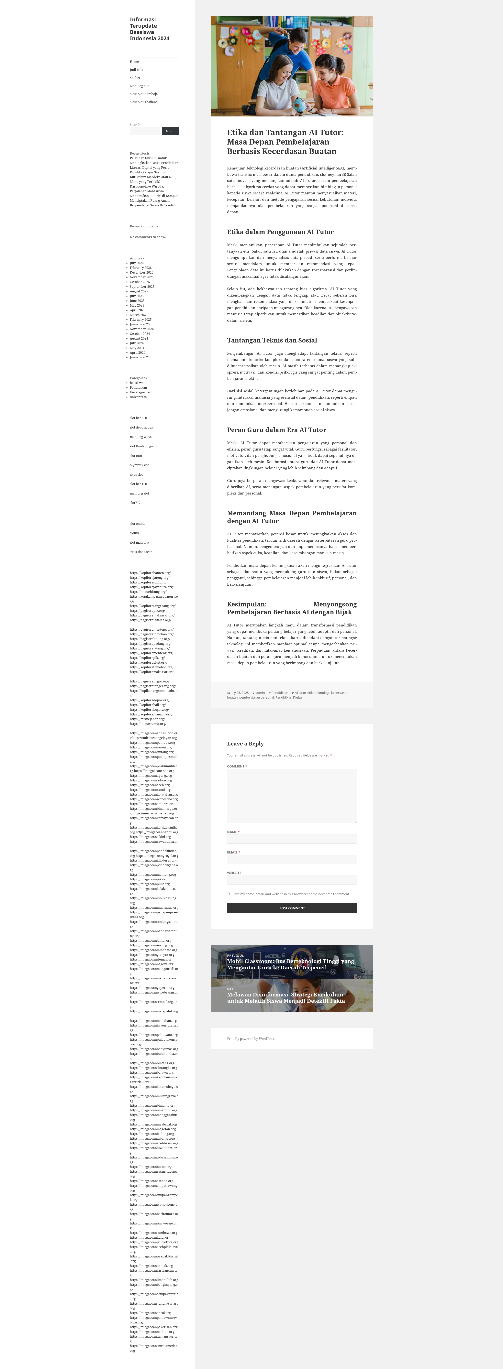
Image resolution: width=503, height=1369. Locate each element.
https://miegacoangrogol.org (157, 855)
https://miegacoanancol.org (150, 1313)
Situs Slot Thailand (144, 102)
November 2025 (142, 277)
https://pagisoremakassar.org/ (152, 615)
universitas (138, 397)
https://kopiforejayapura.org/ (152, 587)
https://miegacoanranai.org (150, 790)
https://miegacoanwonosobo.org (154, 799)
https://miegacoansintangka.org (153, 1068)
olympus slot (139, 465)
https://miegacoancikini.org (150, 837)
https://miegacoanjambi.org (150, 940)
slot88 (134, 533)
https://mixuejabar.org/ (147, 719)
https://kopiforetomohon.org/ (151, 667)
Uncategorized (141, 392)
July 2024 (137, 343)
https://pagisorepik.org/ (147, 610)
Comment (237, 766)
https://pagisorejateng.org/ (150, 648)
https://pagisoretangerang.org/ (153, 686)
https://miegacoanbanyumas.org (154, 1049)
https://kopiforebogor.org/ (149, 709)
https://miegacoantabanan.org (152, 1138)
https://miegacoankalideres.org (153, 860)
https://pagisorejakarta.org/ (150, 620)
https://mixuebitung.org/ (148, 592)
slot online (137, 523)
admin (260, 692)
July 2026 (137, 263)
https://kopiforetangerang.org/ (153, 606)
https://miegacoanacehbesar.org (154, 1143)
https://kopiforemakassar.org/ (152, 672)
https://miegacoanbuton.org (151, 1167)
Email (233, 852)
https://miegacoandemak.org (151, 1266)
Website (234, 873)
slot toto (136, 455)
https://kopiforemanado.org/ (151, 714)
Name (233, 832)
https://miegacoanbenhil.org (157, 832)
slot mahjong (139, 542)
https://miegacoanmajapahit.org (154, 1011)
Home (134, 62)
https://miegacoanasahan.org (151, 1181)
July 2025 (137, 296)
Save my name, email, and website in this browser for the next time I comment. (291, 894)
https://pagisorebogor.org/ (149, 681)
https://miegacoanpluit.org (150, 884)
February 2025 (141, 319)
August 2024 (139, 338)
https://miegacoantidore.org (151, 780)
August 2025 (139, 291)
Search (135, 125)
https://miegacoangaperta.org (152, 987)
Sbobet (135, 78)
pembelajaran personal (256, 697)
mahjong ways (140, 437)
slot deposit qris (142, 427)
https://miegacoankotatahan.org (154, 794)
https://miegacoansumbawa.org (153, 1233)
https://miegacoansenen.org (153, 813)
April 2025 (137, 310)
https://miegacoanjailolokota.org (154, 1242)
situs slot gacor (141, 552)
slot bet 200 (138, 418)
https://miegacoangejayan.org (154, 738)
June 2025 (137, 301)
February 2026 (141, 268)
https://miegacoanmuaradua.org (154, 907)
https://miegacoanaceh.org (150, 785)
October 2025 (140, 282)
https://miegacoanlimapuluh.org (154, 1280)
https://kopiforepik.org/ (147, 658)
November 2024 (142, 329)
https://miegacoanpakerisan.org (154, 1327)
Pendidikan (138, 387)
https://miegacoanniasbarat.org (153, 1124)
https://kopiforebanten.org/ (150, 573)
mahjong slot (139, 493)
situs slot (136, 474)
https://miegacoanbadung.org (152, 1134)
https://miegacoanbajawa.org (152, 1072)
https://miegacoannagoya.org (151, 964)
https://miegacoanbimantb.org (152, 1105)
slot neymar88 (333, 174)
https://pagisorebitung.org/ (150, 639)
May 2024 (137, 348)
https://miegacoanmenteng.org (153, 874)
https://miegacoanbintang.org (152, 1063)
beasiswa (137, 383)
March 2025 (139, 315)
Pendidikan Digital (289, 697)
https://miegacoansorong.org (151, 945)
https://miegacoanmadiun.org (152, 1332)
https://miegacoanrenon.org (151, 747)
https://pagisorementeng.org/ (152, 629)
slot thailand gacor (144, 446)
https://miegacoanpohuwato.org (154, 1035)
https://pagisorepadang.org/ (151, 643)
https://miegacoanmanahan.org (153, 1020)
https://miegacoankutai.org (150, 1237)
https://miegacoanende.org (154, 771)
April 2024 (137, 352)
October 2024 (140, 333)
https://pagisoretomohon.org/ (152, 634)
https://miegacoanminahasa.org (153, 950)
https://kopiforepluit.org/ (148, 662)
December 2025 (141, 272)
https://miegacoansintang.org (152, 752)
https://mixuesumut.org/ (148, 724)
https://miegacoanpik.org (148, 879)
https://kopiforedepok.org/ (149, 700)
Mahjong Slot (140, 86)
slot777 (135, 503)
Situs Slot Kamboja (144, 94)
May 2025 (137, 305)
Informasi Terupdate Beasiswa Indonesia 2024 (149, 29)
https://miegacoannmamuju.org (153, 1110)
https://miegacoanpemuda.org (152, 742)
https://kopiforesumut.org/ (150, 582)
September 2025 (142, 286)
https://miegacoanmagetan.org (153, 1129)
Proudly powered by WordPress (251, 1039)
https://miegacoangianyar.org (152, 954)
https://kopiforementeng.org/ (151, 653)
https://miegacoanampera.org (152, 804)
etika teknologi (318, 692)
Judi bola (136, 70)
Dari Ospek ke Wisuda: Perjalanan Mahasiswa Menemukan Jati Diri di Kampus (154, 191)
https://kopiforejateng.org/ (150, 577)
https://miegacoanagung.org (151, 775)
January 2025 (140, 324)
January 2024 (140, 357)
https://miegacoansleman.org (151, 959)
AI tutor (300, 692)
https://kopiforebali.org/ (148, 705)
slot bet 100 (138, 484)
